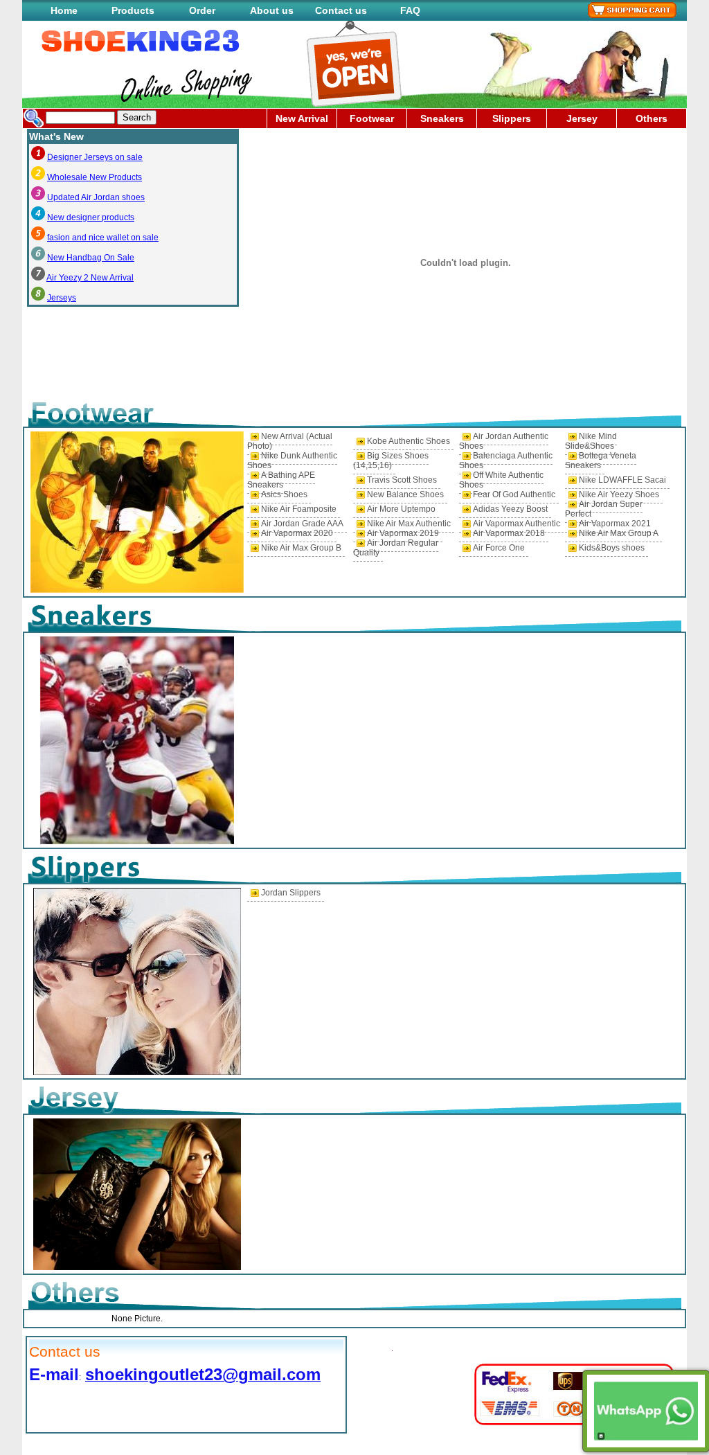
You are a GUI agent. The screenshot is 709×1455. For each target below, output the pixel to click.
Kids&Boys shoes (612, 548)
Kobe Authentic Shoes (408, 441)
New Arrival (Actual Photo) (289, 441)
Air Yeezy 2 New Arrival (90, 278)
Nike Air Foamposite (298, 509)
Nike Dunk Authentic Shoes (292, 460)
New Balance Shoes (405, 494)
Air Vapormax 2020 (297, 533)
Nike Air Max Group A (618, 533)
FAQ (410, 10)
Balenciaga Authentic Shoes (506, 460)
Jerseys (61, 298)
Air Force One (499, 548)
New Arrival (302, 118)
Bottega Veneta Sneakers (600, 460)
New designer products (90, 217)
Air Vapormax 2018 (509, 533)
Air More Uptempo (401, 509)
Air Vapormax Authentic (516, 523)
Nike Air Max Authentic (409, 523)
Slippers (511, 118)
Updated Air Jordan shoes (96, 197)
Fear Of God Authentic (514, 494)
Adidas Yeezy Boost (510, 509)
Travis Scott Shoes (402, 480)
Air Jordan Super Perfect (604, 509)
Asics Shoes (284, 494)
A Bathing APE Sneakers (281, 480)
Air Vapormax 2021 (615, 523)
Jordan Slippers (291, 893)
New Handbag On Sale (90, 257)
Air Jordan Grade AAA (302, 523)
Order (202, 10)
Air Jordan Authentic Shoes (503, 441)
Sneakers (442, 118)
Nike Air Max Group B (301, 548)
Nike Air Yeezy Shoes (619, 494)
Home (64, 10)
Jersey (582, 118)
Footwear (372, 118)
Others (651, 118)
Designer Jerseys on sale (95, 157)
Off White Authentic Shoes (501, 480)
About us (272, 10)
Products (132, 10)
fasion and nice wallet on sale (103, 237)
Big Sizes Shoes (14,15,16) (391, 460)
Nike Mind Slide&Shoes (591, 441)
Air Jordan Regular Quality (395, 547)
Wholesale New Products (94, 177)
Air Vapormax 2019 (403, 533)
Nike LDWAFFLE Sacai (622, 480)
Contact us (341, 10)
